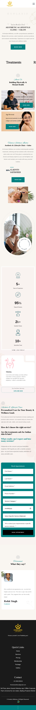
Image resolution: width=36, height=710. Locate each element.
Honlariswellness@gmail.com (18, 684)
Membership (18, 661)
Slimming (8, 372)
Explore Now (18, 391)
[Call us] (27, 707)
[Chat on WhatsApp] (9, 707)
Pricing (18, 657)
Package (18, 664)
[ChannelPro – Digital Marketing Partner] (18, 702)
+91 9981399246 (18, 681)
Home (18, 651)
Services (18, 654)
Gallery (18, 668)
